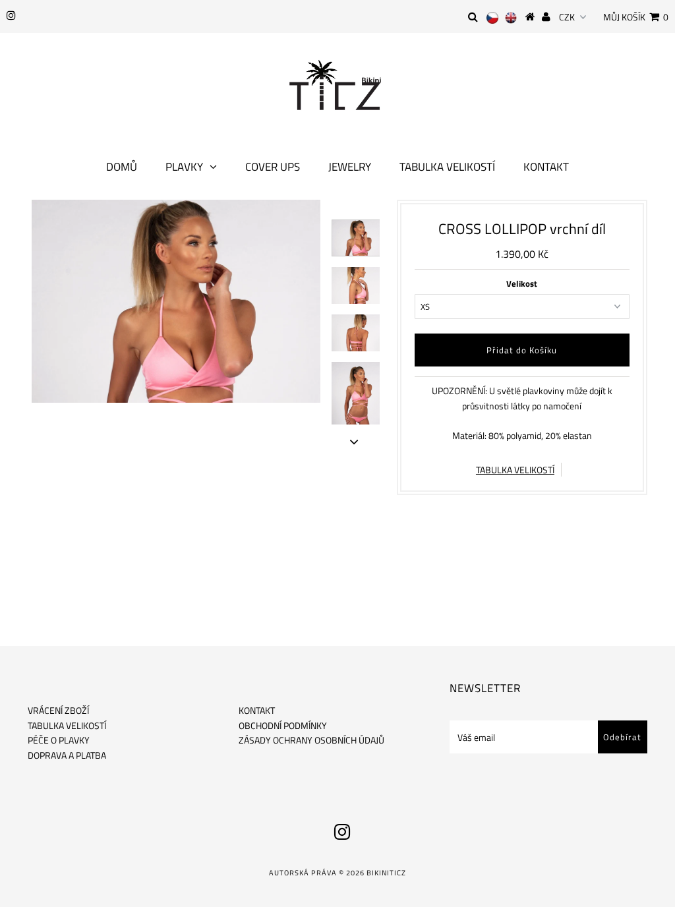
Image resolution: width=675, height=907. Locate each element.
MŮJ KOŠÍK (635, 17)
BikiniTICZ (386, 872)
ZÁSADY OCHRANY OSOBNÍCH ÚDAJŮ (311, 740)
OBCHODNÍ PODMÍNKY (283, 725)
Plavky (184, 166)
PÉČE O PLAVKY (59, 740)
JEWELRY (349, 166)
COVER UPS (272, 166)
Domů (121, 166)
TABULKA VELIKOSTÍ (515, 470)
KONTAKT (257, 710)
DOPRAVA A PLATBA (67, 755)
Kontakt (546, 166)
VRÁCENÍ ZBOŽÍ (58, 710)
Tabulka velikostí (447, 166)
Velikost (521, 283)
